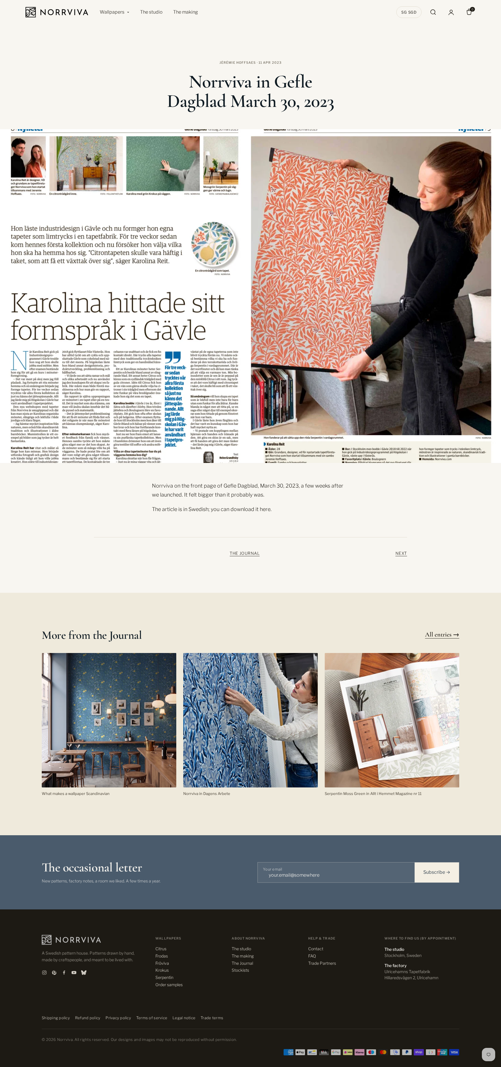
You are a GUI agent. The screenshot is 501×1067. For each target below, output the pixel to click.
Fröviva (162, 963)
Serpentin (164, 977)
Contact (315, 948)
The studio (151, 12)
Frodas (161, 955)
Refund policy (87, 1017)
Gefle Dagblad (241, 486)
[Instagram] (44, 972)
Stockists (240, 970)
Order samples (169, 984)
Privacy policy (118, 1017)
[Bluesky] (83, 972)
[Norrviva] (57, 12)
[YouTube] (74, 972)
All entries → (442, 634)
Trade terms (212, 1017)
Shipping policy (56, 1017)
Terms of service (151, 1017)
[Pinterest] (54, 972)
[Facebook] (64, 972)
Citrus (160, 948)
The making (185, 12)
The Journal (244, 553)
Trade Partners (322, 963)
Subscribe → (436, 872)
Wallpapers (112, 12)
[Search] (433, 12)
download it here (250, 509)
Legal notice (184, 1017)
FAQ (312, 955)
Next (401, 553)
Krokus (162, 970)
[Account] (451, 12)
